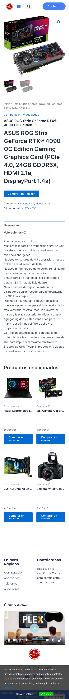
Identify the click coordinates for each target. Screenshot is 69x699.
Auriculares (11, 589)
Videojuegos (31, 114)
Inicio (7, 103)
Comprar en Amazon (21, 193)
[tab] (34, 225)
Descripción (12, 225)
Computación (21, 103)
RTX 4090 (30, 208)
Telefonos (10, 583)
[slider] (14, 640)
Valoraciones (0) (15, 232)
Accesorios (12, 578)
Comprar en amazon (16, 439)
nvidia (19, 208)
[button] (19, 6)
